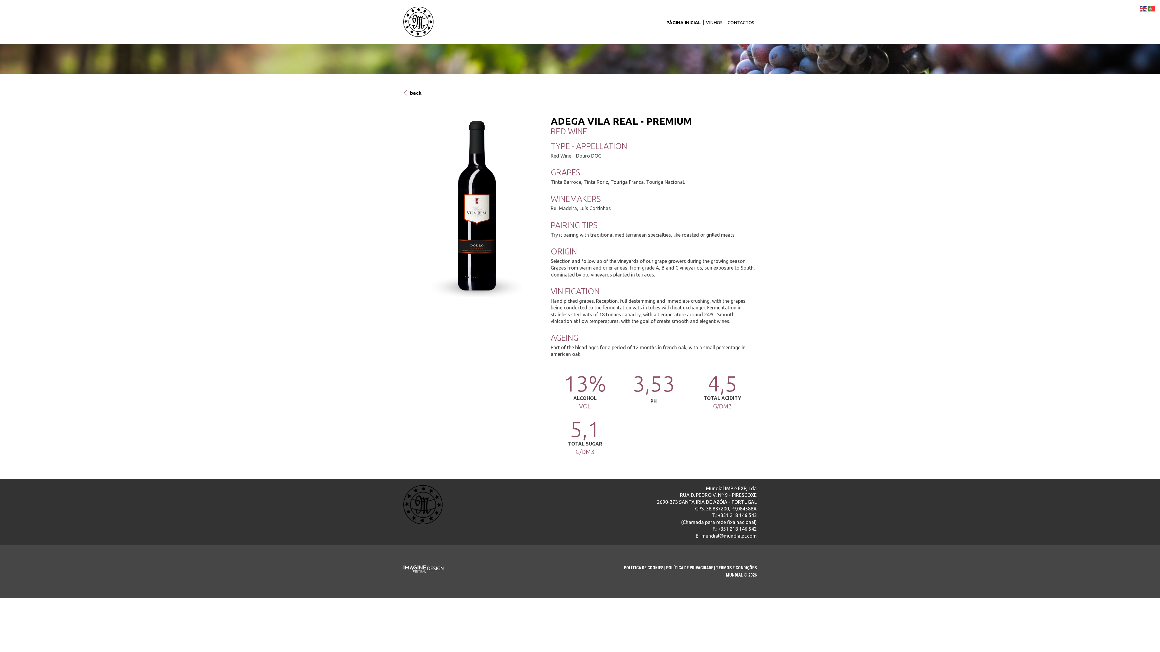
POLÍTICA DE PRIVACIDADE (689, 567)
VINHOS (714, 22)
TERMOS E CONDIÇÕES (736, 567)
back (415, 93)
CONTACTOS (741, 22)
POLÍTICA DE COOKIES (643, 567)
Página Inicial (683, 22)
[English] (1144, 8)
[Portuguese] (1151, 8)
